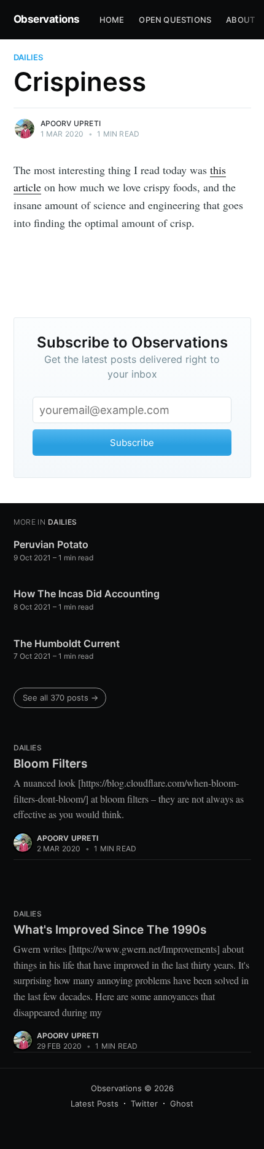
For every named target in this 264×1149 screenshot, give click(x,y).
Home (112, 20)
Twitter (144, 1103)
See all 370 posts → (60, 697)
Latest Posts (94, 1103)
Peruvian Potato (51, 544)
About (240, 20)
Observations (47, 19)
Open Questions (175, 20)
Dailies (28, 57)
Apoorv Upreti (71, 123)
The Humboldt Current (67, 643)
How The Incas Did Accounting (87, 593)
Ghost (181, 1103)
